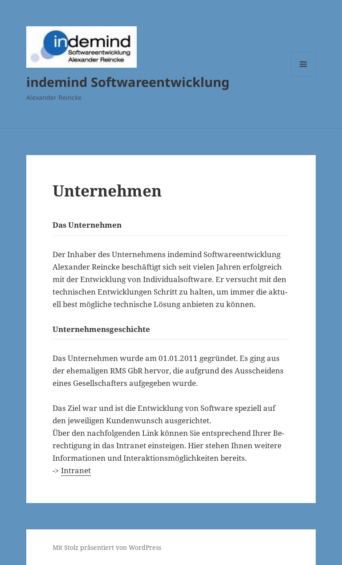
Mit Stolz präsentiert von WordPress (107, 547)
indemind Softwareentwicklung (127, 81)
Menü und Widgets (303, 76)
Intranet (76, 470)
